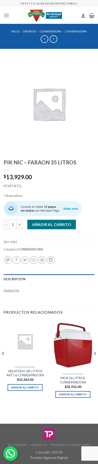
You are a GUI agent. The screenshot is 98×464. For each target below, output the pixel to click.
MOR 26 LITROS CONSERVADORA (73, 380)
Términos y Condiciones (70, 445)
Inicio (15, 31)
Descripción (14, 279)
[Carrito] (91, 15)
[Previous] (3, 363)
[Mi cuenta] (83, 15)
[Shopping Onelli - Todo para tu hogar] (45, 15)
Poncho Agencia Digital (49, 458)
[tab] (49, 279)
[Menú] (6, 15)
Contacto (38, 445)
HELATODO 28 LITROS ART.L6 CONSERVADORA (25, 373)
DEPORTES (29, 31)
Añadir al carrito (51, 224)
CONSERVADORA (50, 31)
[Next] (94, 363)
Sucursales (17, 445)
